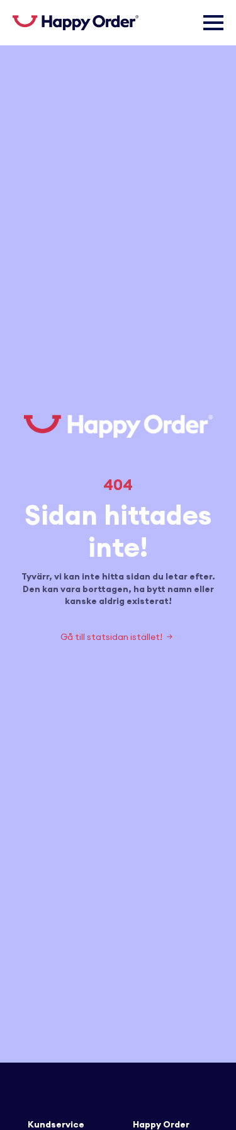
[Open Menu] (213, 23)
